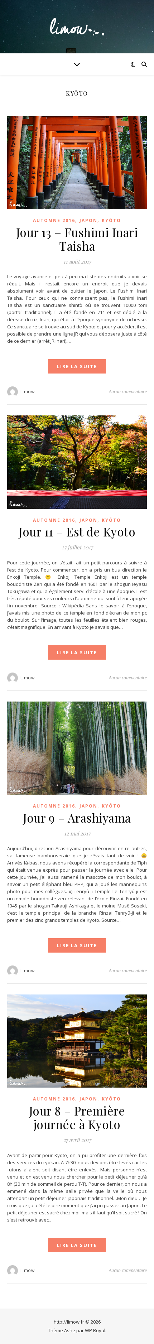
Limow (27, 392)
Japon (88, 220)
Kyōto (111, 220)
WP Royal (95, 1330)
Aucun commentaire (128, 392)
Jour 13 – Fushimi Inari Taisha (77, 239)
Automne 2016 (54, 220)
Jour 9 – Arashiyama (77, 817)
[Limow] (77, 26)
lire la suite (77, 366)
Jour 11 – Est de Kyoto (77, 531)
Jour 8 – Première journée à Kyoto (77, 1117)
